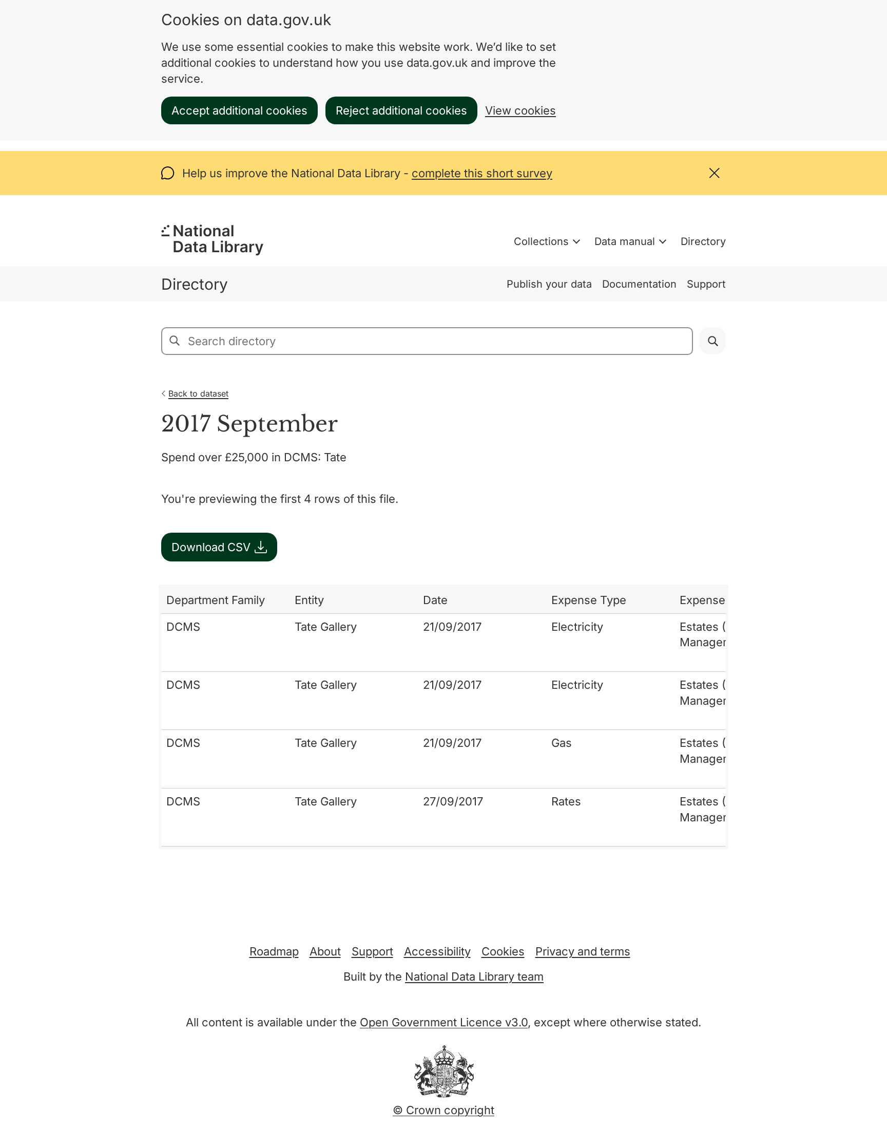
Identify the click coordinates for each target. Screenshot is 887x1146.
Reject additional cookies (401, 110)
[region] (443, 717)
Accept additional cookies (239, 110)
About (325, 951)
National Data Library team (474, 976)
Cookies (503, 951)
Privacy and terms (582, 951)
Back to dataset (198, 393)
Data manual (624, 241)
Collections (541, 241)
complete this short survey (482, 173)
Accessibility (437, 951)
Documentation (639, 284)
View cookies (520, 110)
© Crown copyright (443, 1110)
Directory (703, 241)
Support (706, 284)
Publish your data (549, 284)
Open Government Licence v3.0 (444, 1022)
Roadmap (274, 951)
